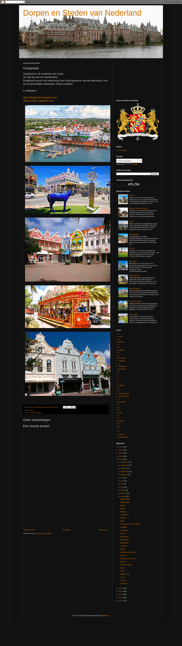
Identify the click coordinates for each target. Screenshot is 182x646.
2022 (121, 459)
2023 (121, 456)
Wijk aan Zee (125, 574)
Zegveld (123, 518)
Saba (120, 413)
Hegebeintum (125, 499)
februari (124, 493)
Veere (122, 577)
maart (123, 490)
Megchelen (124, 543)
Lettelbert (123, 546)
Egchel (122, 505)
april (122, 487)
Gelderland (122, 366)
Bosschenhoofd (126, 565)
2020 (121, 591)
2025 (121, 450)
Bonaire (121, 342)
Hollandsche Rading (127, 552)
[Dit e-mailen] (64, 407)
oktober (123, 468)
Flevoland (122, 358)
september (125, 471)
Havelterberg (134, 234)
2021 (121, 588)
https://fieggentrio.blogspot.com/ (40, 97)
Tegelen (123, 580)
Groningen (122, 369)
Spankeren (124, 530)
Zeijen (122, 571)
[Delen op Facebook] (71, 407)
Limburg (121, 385)
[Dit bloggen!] (66, 407)
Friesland (121, 361)
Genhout (123, 555)
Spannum (123, 583)
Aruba (31, 410)
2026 (121, 447)
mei (122, 484)
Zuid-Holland (123, 437)
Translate (134, 164)
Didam (122, 508)
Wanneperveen (134, 275)
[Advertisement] (65, 506)
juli (122, 478)
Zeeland (121, 434)
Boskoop (123, 512)
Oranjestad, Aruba (35, 412)
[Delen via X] (69, 407)
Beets (131, 221)
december (124, 462)
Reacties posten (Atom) (42, 533)
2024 (121, 453)
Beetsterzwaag (134, 288)
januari (123, 496)
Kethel (122, 549)
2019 (121, 594)
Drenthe (121, 350)
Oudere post (103, 530)
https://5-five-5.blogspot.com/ (38, 100)
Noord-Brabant (123, 394)
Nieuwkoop (124, 540)
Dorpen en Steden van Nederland (82, 12)
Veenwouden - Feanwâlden (130, 524)
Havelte (132, 248)
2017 (121, 601)
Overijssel (122, 402)
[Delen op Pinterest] (74, 407)
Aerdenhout (124, 515)
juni (122, 481)
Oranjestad (124, 537)
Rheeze (123, 534)
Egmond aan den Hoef (128, 559)
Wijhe (122, 521)
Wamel (131, 195)
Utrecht (121, 421)
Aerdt (122, 568)
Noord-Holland (123, 396)
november (124, 465)
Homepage (66, 530)
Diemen (123, 562)
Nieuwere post (29, 530)
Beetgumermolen (135, 301)
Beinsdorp (133, 261)
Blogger (106, 616)
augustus (124, 475)
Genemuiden (125, 502)
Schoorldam (133, 314)
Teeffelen (123, 527)
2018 (121, 597)
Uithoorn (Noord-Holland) (138, 208)
